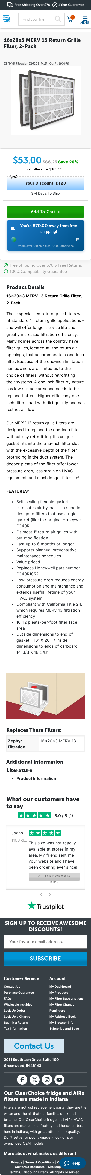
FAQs (8, 998)
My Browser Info (61, 1022)
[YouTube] (59, 1080)
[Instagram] (47, 1080)
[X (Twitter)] (35, 1080)
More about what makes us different (40, 1153)
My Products (58, 992)
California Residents (30, 1167)
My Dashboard (60, 986)
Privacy (16, 1162)
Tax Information (15, 1028)
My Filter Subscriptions (66, 998)
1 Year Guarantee (71, 5)
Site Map (54, 1167)
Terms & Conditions (39, 1162)
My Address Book (62, 1016)
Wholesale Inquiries (18, 1004)
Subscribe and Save (64, 1028)
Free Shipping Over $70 (32, 5)
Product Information (36, 778)
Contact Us (12, 986)
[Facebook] (22, 1080)
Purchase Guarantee (19, 992)
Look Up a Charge (17, 1016)
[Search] (58, 19)
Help (75, 1163)
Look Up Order (14, 1010)
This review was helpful (57, 877)
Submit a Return (16, 1022)
